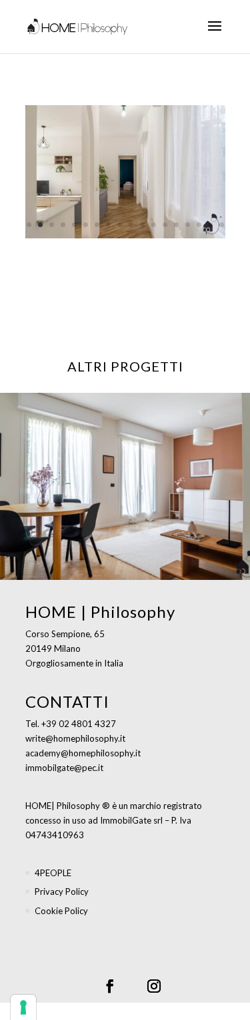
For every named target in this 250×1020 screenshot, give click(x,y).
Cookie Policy (61, 910)
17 (210, 224)
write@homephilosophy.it (75, 738)
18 (221, 224)
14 (176, 224)
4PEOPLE (53, 873)
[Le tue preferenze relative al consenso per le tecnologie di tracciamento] (23, 1007)
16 (199, 224)
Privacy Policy (62, 891)
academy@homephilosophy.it (83, 753)
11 (142, 224)
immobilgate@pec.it (64, 767)
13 (165, 224)
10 (131, 224)
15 (187, 224)
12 (153, 224)
